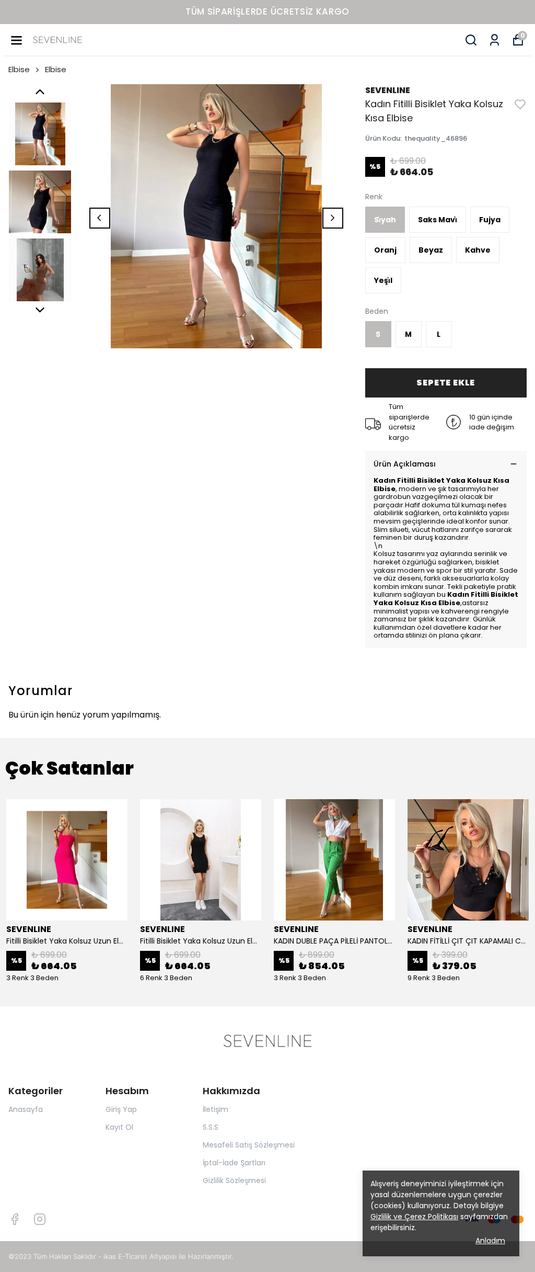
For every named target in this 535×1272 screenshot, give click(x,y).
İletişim (215, 1109)
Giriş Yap (121, 1109)
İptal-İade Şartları (234, 1162)
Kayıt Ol (119, 1127)
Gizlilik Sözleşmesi (234, 1180)
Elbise (19, 69)
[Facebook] (14, 1219)
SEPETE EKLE (445, 383)
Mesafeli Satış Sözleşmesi (249, 1145)
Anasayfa (25, 1109)
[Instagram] (39, 1219)
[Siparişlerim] (494, 40)
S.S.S (210, 1127)
